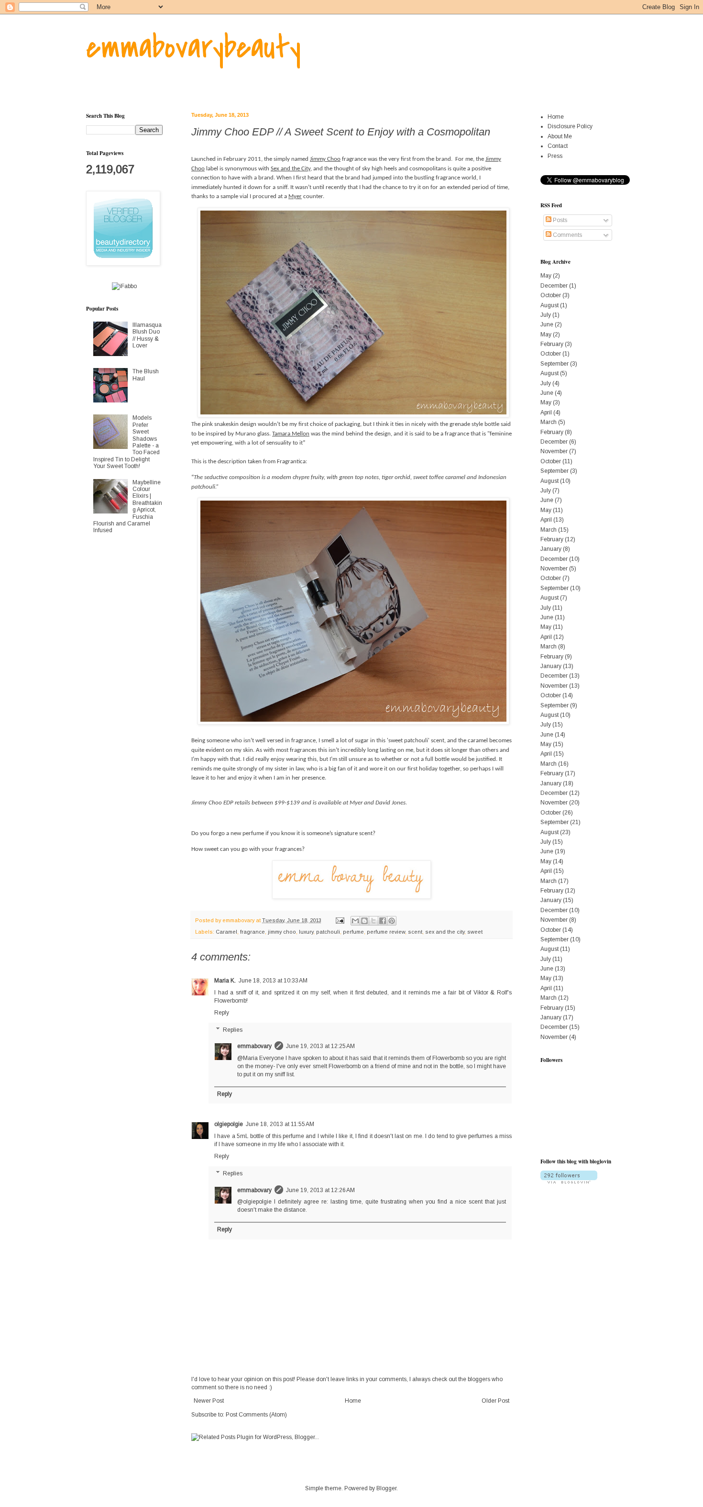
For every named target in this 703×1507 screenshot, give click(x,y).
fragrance (252, 932)
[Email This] (355, 921)
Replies (232, 1030)
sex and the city (444, 932)
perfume (353, 932)
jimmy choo (282, 932)
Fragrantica (291, 461)
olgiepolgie (228, 1124)
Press (555, 156)
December (554, 285)
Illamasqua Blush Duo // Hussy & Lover (147, 335)
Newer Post (209, 1400)
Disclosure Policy (570, 126)
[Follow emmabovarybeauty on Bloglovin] (568, 1181)
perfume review (386, 932)
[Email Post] (339, 920)
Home (353, 1400)
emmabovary (254, 1046)
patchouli (328, 932)
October (550, 295)
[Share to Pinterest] (391, 921)
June (546, 324)
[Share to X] (373, 921)
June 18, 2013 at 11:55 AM (280, 1124)
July (545, 315)
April (546, 412)
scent (415, 932)
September (554, 363)
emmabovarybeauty (193, 47)
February (551, 344)
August (549, 305)
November (554, 451)
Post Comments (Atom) (256, 1414)
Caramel (226, 932)
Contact (558, 146)
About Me (560, 136)
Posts (559, 220)
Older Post (495, 1400)
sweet (475, 932)
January (550, 549)
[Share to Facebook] (382, 921)
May (545, 275)
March (548, 422)
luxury (306, 932)
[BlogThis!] (364, 921)
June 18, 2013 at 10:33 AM (273, 980)
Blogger (386, 1488)
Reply (221, 1012)
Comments (566, 235)
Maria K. (225, 980)
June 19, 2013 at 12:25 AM (320, 1046)
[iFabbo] (124, 286)
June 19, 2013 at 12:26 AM (320, 1190)
